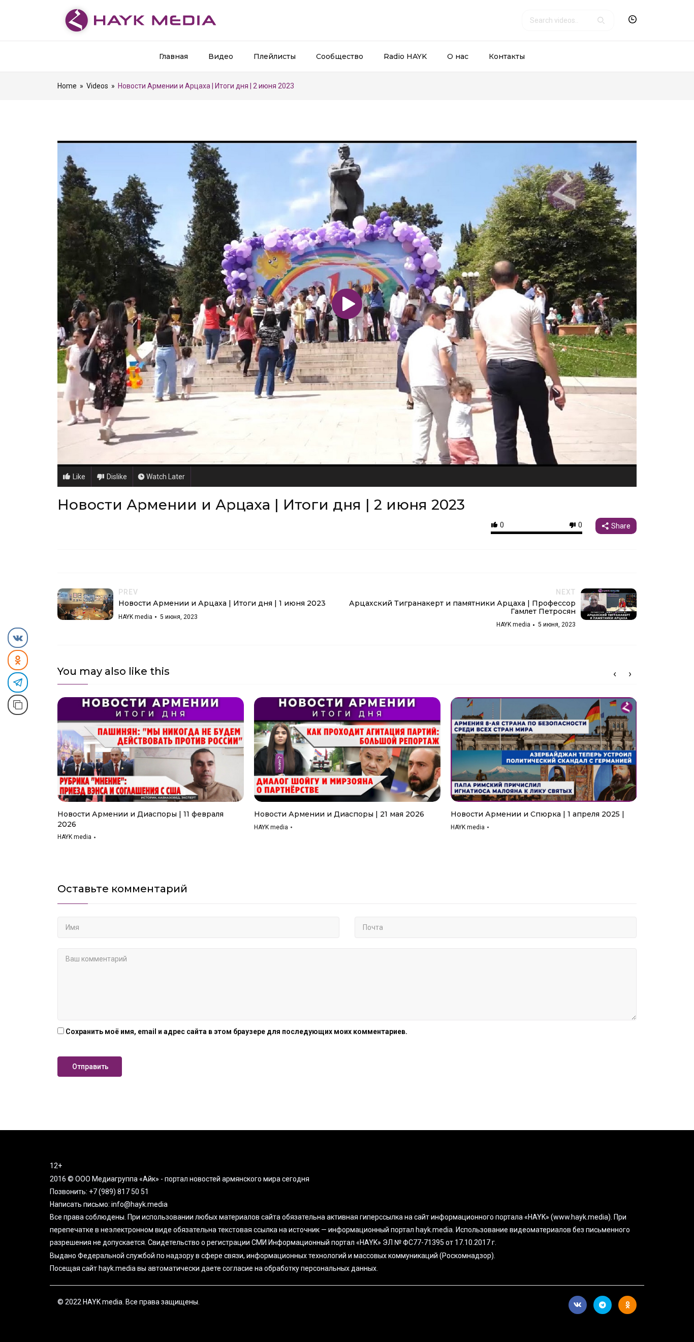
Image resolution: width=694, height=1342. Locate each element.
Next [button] (630, 674)
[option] (150, 772)
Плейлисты (275, 56)
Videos (97, 86)
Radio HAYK (405, 56)
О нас (457, 56)
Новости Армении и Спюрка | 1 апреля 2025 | (537, 814)
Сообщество (339, 56)
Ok (627, 1305)
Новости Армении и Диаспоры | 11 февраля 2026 (140, 819)
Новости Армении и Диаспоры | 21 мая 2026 (339, 814)
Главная (173, 56)
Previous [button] (614, 674)
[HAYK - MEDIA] (136, 20)
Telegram (602, 1305)
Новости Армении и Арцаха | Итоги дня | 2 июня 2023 (261, 504)
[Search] (601, 20)
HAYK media (74, 836)
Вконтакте (578, 1305)
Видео (220, 56)
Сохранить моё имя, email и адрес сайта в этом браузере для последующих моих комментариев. (236, 1031)
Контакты (507, 56)
